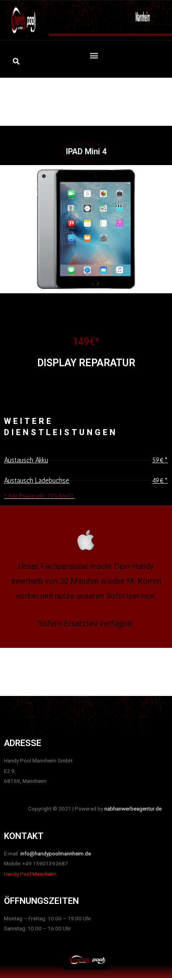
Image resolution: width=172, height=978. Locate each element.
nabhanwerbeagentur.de (133, 808)
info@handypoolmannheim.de (55, 853)
